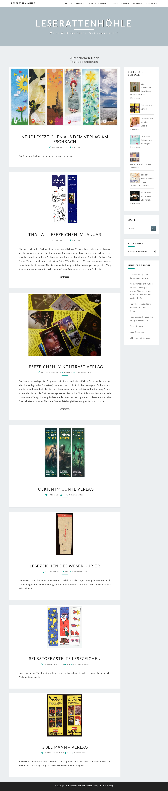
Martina (76, 147)
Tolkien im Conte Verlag (65, 489)
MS (64, 495)
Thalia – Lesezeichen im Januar (64, 234)
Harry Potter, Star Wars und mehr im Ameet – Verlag (140, 307)
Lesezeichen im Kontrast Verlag (64, 366)
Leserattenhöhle (23, 3)
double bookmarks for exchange (128, 3)
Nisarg (110, 785)
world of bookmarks (97, 3)
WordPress (91, 785)
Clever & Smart (136, 326)
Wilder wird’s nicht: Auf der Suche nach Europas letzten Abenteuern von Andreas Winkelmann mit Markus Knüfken (141, 290)
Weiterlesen (66, 277)
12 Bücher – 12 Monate (140, 338)
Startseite (67, 3)
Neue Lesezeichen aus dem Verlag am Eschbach (64, 139)
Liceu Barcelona (137, 332)
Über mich (150, 3)
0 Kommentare (83, 372)
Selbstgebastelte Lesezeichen (65, 658)
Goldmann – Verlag (65, 747)
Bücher (79, 3)
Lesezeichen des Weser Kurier (65, 565)
